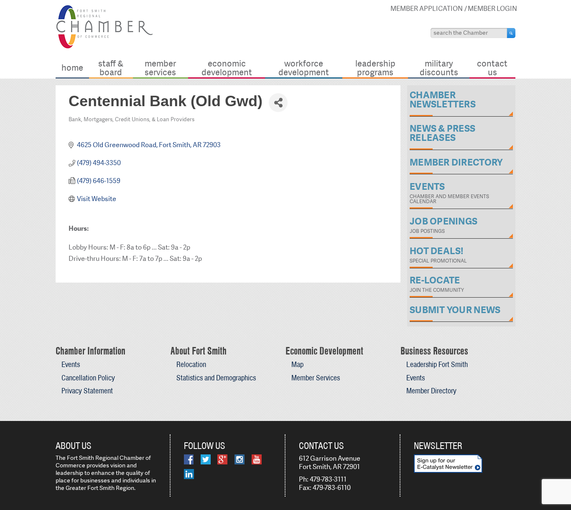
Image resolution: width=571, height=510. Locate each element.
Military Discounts (439, 67)
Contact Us (492, 67)
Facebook (189, 459)
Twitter (206, 459)
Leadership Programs (375, 67)
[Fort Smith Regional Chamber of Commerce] (104, 47)
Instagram (240, 459)
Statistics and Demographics (216, 377)
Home (72, 67)
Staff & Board (110, 67)
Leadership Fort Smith (437, 364)
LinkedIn (189, 474)
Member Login (492, 8)
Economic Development (226, 67)
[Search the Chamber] (511, 33)
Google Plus (222, 459)
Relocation (191, 364)
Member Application (426, 8)
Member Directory (431, 390)
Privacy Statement (87, 390)
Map (297, 364)
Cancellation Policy (88, 377)
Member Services (160, 67)
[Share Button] (278, 102)
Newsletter (438, 445)
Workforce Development (303, 67)
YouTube (257, 459)
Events (70, 364)
